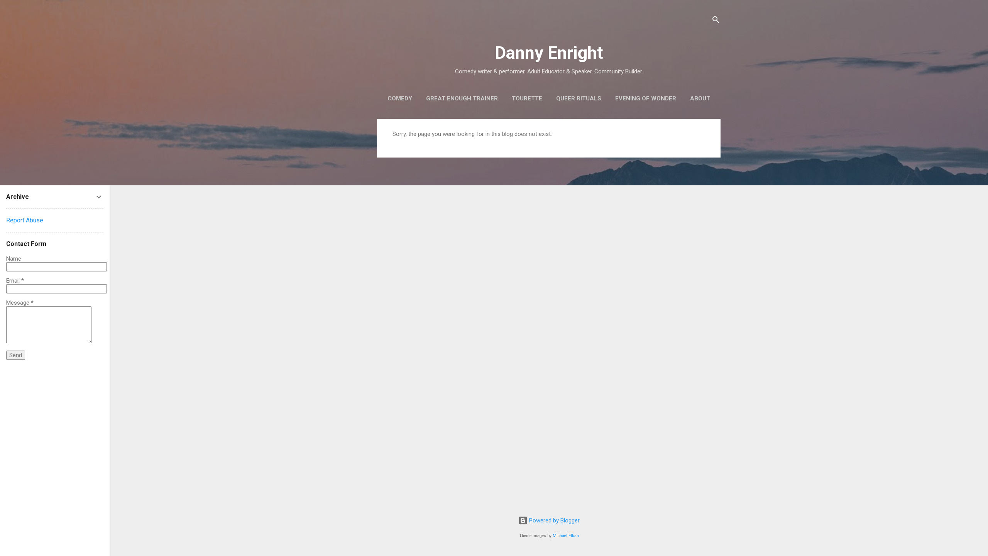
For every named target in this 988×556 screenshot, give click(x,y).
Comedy (399, 98)
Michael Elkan (566, 535)
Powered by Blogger (554, 520)
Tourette (527, 98)
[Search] (716, 21)
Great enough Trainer (462, 98)
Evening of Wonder (645, 98)
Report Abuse (24, 220)
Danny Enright (549, 52)
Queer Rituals (578, 98)
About (700, 98)
